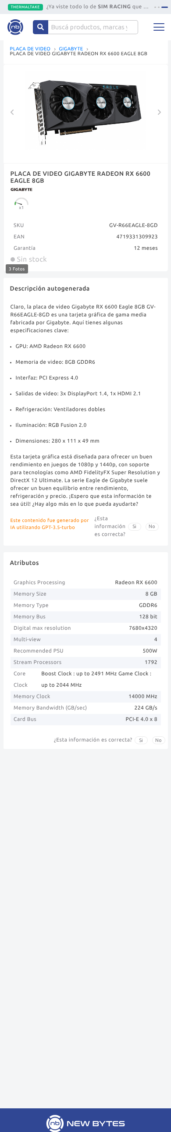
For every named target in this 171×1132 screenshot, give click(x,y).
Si (134, 526)
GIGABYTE (71, 49)
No (152, 526)
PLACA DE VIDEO (30, 49)
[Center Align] (40, 27)
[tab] (155, 7)
